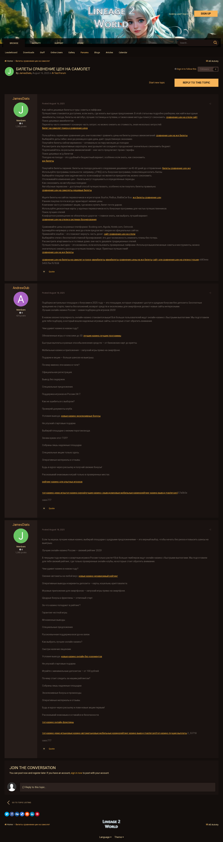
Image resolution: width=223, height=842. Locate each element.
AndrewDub (21, 288)
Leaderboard (11, 52)
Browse (14, 43)
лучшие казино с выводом (99, 492)
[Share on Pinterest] (37, 814)
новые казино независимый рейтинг (98, 576)
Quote (52, 271)
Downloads (28, 52)
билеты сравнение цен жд (176, 168)
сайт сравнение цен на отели (119, 234)
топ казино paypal (75, 492)
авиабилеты (98, 259)
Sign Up (206, 13)
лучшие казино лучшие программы (102, 335)
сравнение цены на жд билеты (135, 259)
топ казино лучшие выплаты (171, 733)
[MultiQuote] (44, 272)
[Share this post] (210, 103)
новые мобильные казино (127, 492)
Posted (53, 103)
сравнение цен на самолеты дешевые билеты (67, 190)
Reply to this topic (196, 82)
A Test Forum (59, 73)
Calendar (123, 52)
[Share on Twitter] (7, 814)
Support (59, 43)
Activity (36, 43)
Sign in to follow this (186, 69)
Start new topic (157, 82)
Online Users (57, 52)
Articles (109, 52)
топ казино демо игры (54, 492)
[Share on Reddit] (27, 814)
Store (80, 43)
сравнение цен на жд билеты (172, 135)
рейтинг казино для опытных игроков (62, 481)
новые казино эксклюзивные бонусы (81, 416)
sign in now (76, 773)
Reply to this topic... (35, 787)
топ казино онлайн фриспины (58, 722)
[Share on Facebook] (12, 814)
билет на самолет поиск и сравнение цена (65, 128)
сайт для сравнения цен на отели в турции (176, 259)
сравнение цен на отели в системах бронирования (69, 219)
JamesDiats (25, 73)
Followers (204, 69)
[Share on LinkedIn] (32, 814)
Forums (84, 52)
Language (104, 837)
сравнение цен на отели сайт (182, 117)
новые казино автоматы (79, 733)
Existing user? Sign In (179, 14)
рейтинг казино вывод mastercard (159, 492)
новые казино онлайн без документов (81, 656)
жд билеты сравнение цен (147, 197)
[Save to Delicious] (22, 814)
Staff (42, 52)
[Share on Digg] (17, 814)
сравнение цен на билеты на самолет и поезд (66, 259)
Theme (118, 837)
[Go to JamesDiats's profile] (9, 71)
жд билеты (48, 161)
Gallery (71, 52)
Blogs (97, 52)
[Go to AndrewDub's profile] (21, 299)
